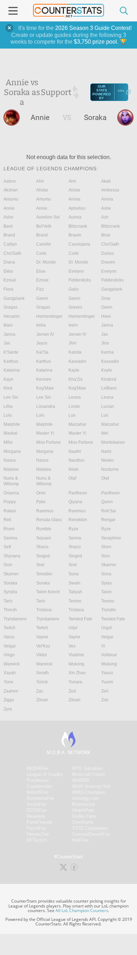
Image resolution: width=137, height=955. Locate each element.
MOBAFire (37, 768)
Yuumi (107, 681)
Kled (8, 388)
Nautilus (76, 460)
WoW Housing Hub (91, 786)
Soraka (10, 583)
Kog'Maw (45, 388)
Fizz (40, 289)
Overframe (82, 822)
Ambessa (110, 190)
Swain (74, 583)
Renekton (77, 519)
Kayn (8, 379)
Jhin (72, 343)
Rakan (10, 510)
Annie (9, 208)
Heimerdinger (49, 316)
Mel (104, 433)
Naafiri (74, 451)
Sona (73, 573)
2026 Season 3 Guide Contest (92, 28)
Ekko (8, 271)
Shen (106, 546)
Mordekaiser (113, 442)
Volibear (109, 654)
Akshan (11, 190)
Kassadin (77, 361)
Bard (8, 226)
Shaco (42, 546)
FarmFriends (39, 822)
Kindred (108, 379)
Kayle (73, 370)
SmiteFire (36, 804)
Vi (103, 646)
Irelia (41, 325)
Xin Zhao (77, 672)
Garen (42, 298)
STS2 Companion (90, 828)
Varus (9, 636)
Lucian (107, 406)
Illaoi (8, 325)
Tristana (44, 609)
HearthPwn (83, 810)
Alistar (42, 190)
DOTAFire (37, 810)
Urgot (106, 627)
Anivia (74, 199)
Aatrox (10, 181)
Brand (9, 235)
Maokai (11, 433)
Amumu (11, 199)
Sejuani (43, 538)
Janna (107, 325)
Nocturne (110, 469)
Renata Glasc (49, 519)
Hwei (106, 316)
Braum (74, 235)
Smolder (44, 573)
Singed (43, 556)
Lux (72, 415)
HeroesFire (38, 834)
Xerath (42, 672)
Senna (74, 538)
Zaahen (11, 691)
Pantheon (77, 493)
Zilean (42, 699)
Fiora (8, 289)
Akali (106, 181)
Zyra (8, 709)
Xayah (10, 672)
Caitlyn (10, 244)
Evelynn (76, 271)
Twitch (9, 627)
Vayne (42, 636)
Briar (105, 235)
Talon (106, 591)
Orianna (11, 493)
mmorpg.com (85, 798)
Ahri (40, 181)
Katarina (12, 370)
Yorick (42, 681)
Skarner (108, 564)
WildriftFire (37, 792)
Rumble (43, 528)
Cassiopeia (79, 244)
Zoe (105, 699)
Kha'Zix (75, 379)
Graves (75, 307)
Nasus (10, 460)
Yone (8, 681)
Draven (108, 262)
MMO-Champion (88, 792)
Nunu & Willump (11, 481)
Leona (74, 397)
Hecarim (12, 316)
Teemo (74, 601)
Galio (73, 289)
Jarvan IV (45, 334)
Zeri (105, 691)
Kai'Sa (42, 352)
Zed (72, 691)
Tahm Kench (48, 591)
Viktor (41, 654)
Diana (9, 262)
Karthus (11, 361)
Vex (72, 646)
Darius (107, 253)
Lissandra (45, 406)
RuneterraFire (40, 798)
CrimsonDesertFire (91, 834)
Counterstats (40, 786)
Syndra (10, 591)
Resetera (36, 816)
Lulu (8, 415)
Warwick (12, 664)
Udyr (73, 627)
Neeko (107, 460)
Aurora (74, 217)
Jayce (41, 343)
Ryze (73, 528)
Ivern (73, 325)
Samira (10, 538)
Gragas (11, 307)
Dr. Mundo (46, 262)
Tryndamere (15, 618)
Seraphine (111, 538)
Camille (43, 244)
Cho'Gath (110, 244)
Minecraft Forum (88, 774)
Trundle (108, 609)
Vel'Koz (43, 646)
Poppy (10, 501)
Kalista (74, 352)
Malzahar (77, 424)
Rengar (108, 519)
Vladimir (76, 654)
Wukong (76, 664)
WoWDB (80, 780)
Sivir (40, 564)
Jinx (105, 343)
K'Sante (11, 352)
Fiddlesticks (79, 280)
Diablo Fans (84, 816)
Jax (104, 334)
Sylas (106, 583)
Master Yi (45, 433)
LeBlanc (109, 388)
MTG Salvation (87, 768)
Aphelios (76, 208)
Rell (7, 519)
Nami (106, 451)
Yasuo (107, 672)
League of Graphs (45, 774)
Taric (8, 601)
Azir (105, 217)
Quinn (107, 501)
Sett (7, 546)
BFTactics (37, 840)
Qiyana (75, 501)
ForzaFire (36, 828)
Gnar (106, 298)
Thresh (10, 609)
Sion (105, 556)
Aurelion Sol (48, 217)
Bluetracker (83, 804)
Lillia (8, 406)
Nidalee (11, 469)
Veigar (107, 636)
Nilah (73, 469)
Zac (39, 691)
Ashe (106, 208)
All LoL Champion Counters (82, 910)
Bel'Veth (44, 226)
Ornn (41, 493)
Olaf (72, 478)
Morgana (12, 451)
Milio (8, 442)
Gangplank (111, 289)
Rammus (44, 510)
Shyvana (12, 556)
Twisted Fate (80, 618)
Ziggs (9, 699)
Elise (41, 271)
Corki (41, 253)
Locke (74, 406)
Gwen (106, 307)
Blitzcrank (77, 226)
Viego (9, 654)
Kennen (43, 379)
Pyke (41, 501)
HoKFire (80, 840)
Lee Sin (11, 397)
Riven (9, 528)
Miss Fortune (48, 442)
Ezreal (10, 280)
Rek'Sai (108, 510)
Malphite (12, 424)
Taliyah (75, 591)
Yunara (75, 681)
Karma (107, 352)
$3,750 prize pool (95, 42)
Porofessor (38, 780)
